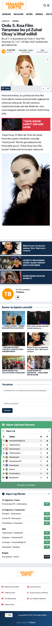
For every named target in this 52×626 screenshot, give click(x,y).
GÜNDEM (6, 14)
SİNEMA (39, 14)
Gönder (7, 410)
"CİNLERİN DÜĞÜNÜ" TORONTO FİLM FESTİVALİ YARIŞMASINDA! (12, 349)
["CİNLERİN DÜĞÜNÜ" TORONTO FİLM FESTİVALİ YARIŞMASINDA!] (13, 339)
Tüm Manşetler (10, 599)
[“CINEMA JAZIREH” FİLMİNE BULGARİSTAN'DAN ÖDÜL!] (13, 318)
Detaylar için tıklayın (26, 485)
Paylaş (7, 88)
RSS (9, 615)
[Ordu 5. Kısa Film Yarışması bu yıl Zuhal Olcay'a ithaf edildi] (26, 70)
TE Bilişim (31, 622)
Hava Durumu (35, 587)
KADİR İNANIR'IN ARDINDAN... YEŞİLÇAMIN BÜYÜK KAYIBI (37, 373)
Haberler (5, 21)
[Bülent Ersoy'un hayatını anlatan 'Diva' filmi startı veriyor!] (38, 339)
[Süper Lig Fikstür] (49, 494)
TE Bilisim (20, 292)
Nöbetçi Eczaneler (12, 587)
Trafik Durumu (9, 593)
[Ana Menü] (48, 6)
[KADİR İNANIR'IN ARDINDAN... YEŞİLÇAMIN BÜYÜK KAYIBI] (38, 362)
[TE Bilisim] (8, 294)
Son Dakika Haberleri (38, 599)
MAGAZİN (18, 14)
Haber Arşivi (9, 604)
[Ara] (45, 6)
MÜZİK (29, 14)
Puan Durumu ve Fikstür (39, 593)
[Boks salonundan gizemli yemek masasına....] (38, 318)
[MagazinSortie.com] (14, 5)
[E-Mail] (18, 297)
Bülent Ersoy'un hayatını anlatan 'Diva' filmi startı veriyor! (37, 349)
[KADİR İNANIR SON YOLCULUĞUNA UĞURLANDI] (13, 362)
